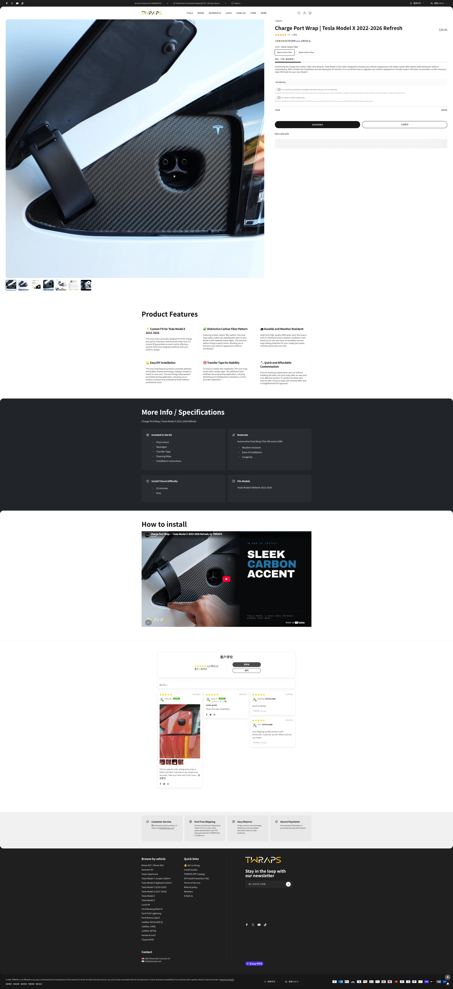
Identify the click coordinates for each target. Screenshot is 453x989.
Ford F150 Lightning (151, 913)
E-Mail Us (188, 895)
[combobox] (417, 3)
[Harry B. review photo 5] (181, 762)
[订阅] (288, 884)
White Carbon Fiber (306, 52)
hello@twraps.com (166, 828)
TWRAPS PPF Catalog (194, 874)
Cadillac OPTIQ (149, 930)
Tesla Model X (148, 900)
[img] (165, 694)
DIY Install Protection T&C (196, 878)
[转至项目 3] (36, 285)
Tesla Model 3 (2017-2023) (154, 891)
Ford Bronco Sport (151, 917)
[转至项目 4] (48, 285)
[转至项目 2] (23, 285)
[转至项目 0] (11, 285)
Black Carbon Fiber (284, 52)
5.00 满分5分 (212, 666)
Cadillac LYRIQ (148, 926)
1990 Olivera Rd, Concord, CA (157, 958)
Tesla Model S (148, 895)
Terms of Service (192, 882)
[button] (160, 784)
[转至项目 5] (61, 285)
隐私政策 (16, 984)
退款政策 (9, 984)
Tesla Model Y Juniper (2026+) (156, 878)
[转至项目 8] (86, 285)
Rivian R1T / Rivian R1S (153, 865)
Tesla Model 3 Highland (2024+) (157, 882)
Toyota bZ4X (148, 939)
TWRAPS (278, 21)
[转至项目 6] (73, 285)
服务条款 (24, 984)
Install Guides (190, 869)
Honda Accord (148, 935)
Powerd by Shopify (226, 979)
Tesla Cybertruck (150, 874)
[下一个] (258, 154)
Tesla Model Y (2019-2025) (154, 887)
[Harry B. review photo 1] (179, 731)
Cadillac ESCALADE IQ (152, 922)
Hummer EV (147, 869)
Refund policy (190, 887)
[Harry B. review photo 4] (174, 762)
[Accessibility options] (448, 977)
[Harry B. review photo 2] (162, 762)
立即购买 (405, 124)
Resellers (188, 891)
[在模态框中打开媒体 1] (135, 148)
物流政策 (31, 984)
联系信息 (39, 984)
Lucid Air (146, 904)
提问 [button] (247, 670)
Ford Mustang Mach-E (152, 909)
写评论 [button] (247, 664)
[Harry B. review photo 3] (168, 762)
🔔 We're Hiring (192, 865)
